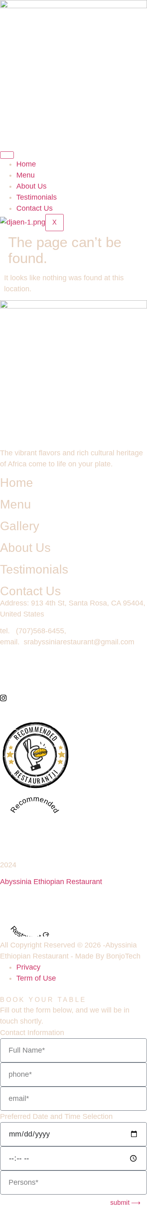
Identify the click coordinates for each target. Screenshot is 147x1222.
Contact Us (34, 208)
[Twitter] (73, 678)
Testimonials (36, 197)
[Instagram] (73, 697)
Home (26, 164)
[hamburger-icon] (7, 155)
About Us (31, 186)
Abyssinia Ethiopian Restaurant (51, 882)
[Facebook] (73, 659)
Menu (25, 175)
